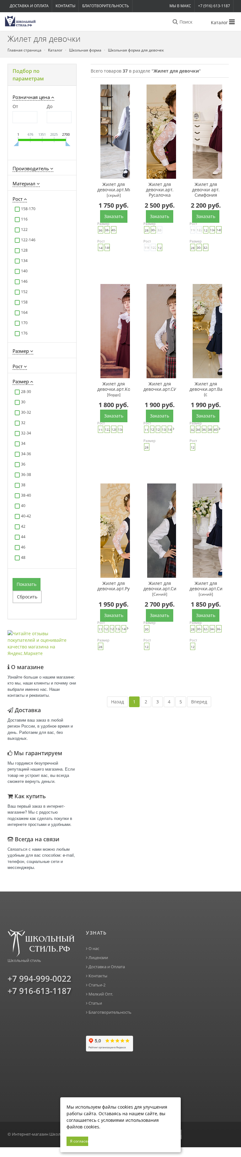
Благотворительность (105, 5)
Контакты (65, 5)
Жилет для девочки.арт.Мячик (113, 190)
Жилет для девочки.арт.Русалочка (113, 586)
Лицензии (98, 957)
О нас (93, 948)
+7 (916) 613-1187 (214, 5)
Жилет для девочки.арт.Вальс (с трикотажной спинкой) (206, 389)
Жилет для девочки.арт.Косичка (113, 389)
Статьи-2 (96, 985)
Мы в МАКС (180, 5)
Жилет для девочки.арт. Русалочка (160, 190)
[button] (42, 74)
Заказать (113, 216)
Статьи (95, 1003)
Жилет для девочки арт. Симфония (206, 190)
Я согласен (79, 1141)
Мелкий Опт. (100, 994)
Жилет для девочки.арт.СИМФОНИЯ (159, 386)
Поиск (185, 22)
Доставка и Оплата (29, 5)
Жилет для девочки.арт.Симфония (159, 589)
